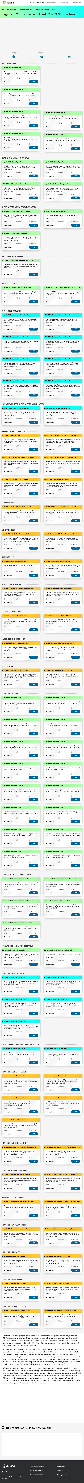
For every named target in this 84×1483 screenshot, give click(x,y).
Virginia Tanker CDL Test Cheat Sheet (58, 615)
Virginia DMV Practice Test (12, 67)
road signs (77, 3)
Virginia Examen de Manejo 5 (12, 741)
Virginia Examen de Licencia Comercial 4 (58, 1097)
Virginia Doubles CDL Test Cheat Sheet (58, 588)
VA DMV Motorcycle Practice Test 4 (57, 337)
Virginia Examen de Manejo (12, 697)
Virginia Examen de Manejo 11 (12, 807)
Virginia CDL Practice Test (11, 435)
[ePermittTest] (8, 3)
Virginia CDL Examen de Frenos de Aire (16, 1174)
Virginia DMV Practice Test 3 (12, 111)
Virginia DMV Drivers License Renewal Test (17, 260)
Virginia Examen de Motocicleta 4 (56, 999)
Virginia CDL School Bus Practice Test (15, 670)
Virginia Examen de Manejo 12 (54, 807)
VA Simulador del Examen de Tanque (57, 1256)
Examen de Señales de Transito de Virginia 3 (18, 900)
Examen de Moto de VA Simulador (56, 1048)
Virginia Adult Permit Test (53, 134)
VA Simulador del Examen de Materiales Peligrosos (62, 1201)
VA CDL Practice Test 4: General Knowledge (60, 457)
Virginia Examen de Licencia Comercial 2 (58, 1075)
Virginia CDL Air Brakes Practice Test (15, 534)
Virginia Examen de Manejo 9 (12, 785)
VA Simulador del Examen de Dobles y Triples (60, 1229)
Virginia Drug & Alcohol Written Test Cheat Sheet (62, 287)
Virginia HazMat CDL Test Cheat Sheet (58, 561)
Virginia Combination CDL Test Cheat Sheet (60, 506)
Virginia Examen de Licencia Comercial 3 (16, 1097)
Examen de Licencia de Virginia (13, 950)
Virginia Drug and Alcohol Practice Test (16, 287)
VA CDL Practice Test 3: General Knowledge (18, 457)
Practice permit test (37, 1467)
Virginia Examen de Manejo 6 (54, 741)
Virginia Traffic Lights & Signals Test (57, 184)
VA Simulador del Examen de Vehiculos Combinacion (62, 1147)
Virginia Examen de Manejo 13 (12, 829)
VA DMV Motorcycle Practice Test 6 (15, 381)
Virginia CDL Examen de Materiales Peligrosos (18, 1201)
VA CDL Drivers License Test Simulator (58, 479)
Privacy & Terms (62, 1475)
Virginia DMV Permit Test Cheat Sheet (16, 211)
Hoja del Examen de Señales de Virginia (58, 900)
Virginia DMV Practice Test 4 (54, 112)
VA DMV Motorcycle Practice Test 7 (57, 359)
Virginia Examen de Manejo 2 (54, 697)
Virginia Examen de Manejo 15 (12, 851)
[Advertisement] (42, 34)
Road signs (61, 1467)
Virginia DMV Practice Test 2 (12, 89)
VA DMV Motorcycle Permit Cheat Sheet (16, 408)
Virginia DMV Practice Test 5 (12, 133)
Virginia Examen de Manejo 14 (54, 829)
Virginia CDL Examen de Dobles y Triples (16, 1229)
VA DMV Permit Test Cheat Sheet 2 (56, 211)
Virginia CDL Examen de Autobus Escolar (16, 1310)
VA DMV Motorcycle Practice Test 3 (15, 337)
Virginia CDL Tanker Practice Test (14, 615)
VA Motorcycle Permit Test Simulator (57, 408)
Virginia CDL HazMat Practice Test (14, 561)
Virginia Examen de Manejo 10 (55, 785)
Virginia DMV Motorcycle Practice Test (16, 315)
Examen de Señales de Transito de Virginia (17, 878)
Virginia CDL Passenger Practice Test (15, 643)
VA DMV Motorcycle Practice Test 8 (57, 381)
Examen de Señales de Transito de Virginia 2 (60, 878)
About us (60, 1471)
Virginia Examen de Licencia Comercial (16, 1075)
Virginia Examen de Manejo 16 (54, 851)
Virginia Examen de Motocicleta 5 (14, 1021)
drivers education (52, 3)
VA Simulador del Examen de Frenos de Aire (59, 1174)
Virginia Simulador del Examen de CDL (15, 1119)
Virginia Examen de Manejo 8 (54, 763)
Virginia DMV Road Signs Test (12, 162)
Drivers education (36, 1471)
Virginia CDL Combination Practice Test (16, 506)
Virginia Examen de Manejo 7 (12, 763)
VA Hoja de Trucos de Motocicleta (14, 1048)
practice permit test (37, 3)
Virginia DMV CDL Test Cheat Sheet (15, 479)
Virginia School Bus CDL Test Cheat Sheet (59, 670)
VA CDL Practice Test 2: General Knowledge (60, 435)
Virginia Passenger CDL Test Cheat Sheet (59, 643)
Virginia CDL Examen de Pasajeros (14, 1283)
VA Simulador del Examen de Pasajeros (58, 1283)
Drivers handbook (66, 3)
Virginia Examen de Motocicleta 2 (56, 977)
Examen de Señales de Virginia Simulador (17, 922)
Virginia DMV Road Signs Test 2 (55, 162)
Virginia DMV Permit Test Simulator (14, 233)
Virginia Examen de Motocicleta (13, 977)
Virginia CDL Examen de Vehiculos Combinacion (19, 1147)
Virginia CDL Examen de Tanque (13, 1256)
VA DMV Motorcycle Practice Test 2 (57, 315)
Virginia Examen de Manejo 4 (54, 719)
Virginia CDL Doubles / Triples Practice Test (17, 588)
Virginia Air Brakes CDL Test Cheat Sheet (59, 534)
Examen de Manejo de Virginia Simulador (58, 950)
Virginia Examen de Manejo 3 (12, 719)
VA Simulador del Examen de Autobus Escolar (60, 1310)
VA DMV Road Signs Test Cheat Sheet (15, 184)
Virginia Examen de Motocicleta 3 (14, 999)
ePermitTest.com (10, 9)
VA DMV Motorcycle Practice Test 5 (15, 359)
